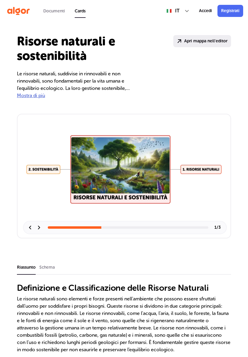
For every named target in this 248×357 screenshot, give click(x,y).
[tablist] (64, 11)
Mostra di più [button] (31, 95)
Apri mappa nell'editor (205, 41)
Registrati (230, 10)
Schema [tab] (47, 267)
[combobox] (178, 11)
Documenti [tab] (54, 11)
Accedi (205, 10)
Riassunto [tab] (26, 267)
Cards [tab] (80, 11)
